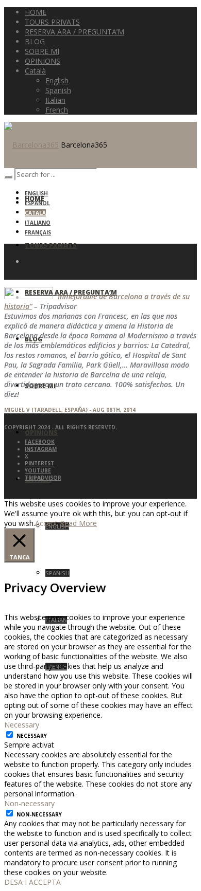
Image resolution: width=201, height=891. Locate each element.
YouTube (38, 470)
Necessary (31, 735)
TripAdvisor (43, 477)
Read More (78, 523)
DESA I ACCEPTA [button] (32, 882)
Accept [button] (46, 523)
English (36, 193)
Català (35, 212)
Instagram (41, 448)
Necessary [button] (21, 725)
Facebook (40, 441)
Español (37, 203)
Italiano (38, 222)
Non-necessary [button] (29, 803)
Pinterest (39, 463)
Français (38, 232)
